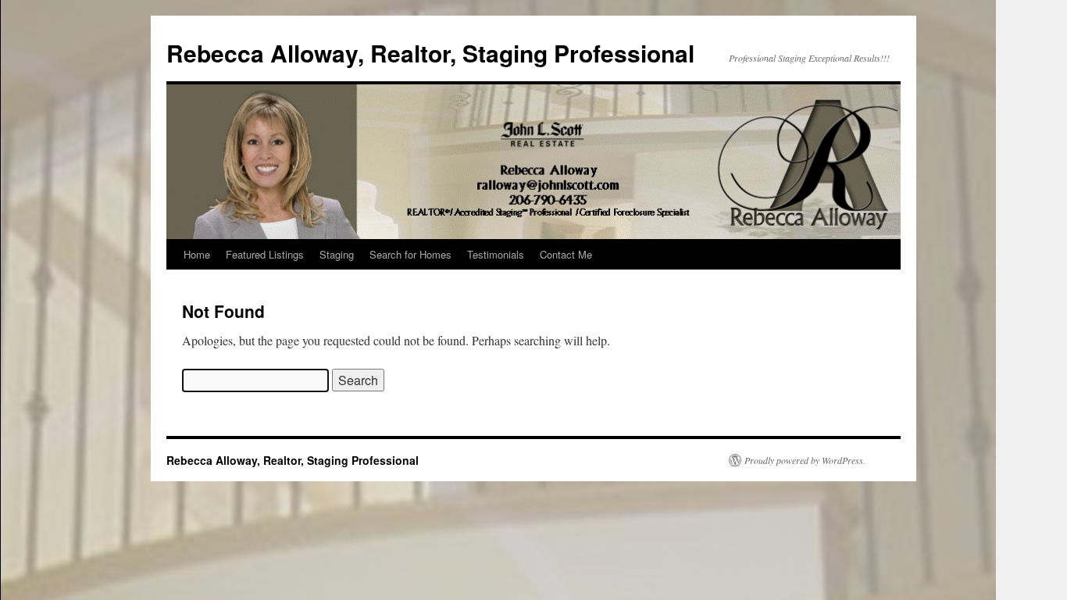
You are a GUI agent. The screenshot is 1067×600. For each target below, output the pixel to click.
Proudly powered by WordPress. (804, 460)
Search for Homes (410, 254)
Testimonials (495, 254)
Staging (336, 254)
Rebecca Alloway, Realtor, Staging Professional (430, 53)
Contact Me (566, 254)
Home (197, 254)
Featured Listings (265, 254)
